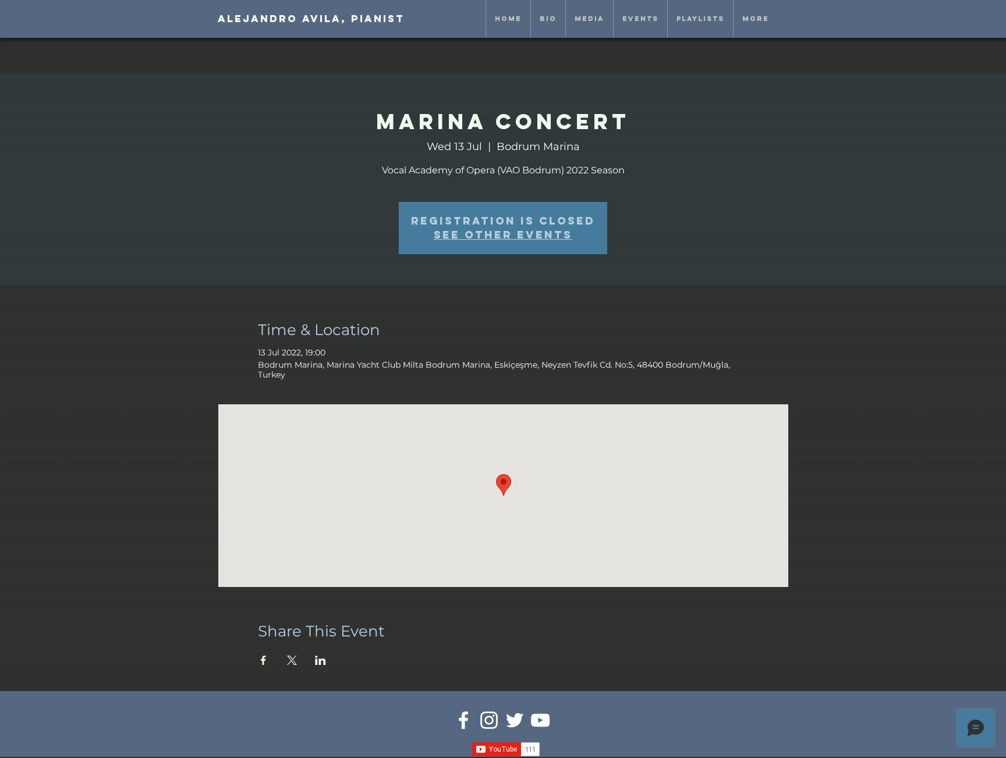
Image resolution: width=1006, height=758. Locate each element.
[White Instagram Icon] (489, 720)
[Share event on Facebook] (263, 660)
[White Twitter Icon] (514, 720)
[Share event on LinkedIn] (320, 660)
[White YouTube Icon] (540, 720)
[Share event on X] (291, 660)
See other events (503, 234)
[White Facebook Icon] (463, 720)
